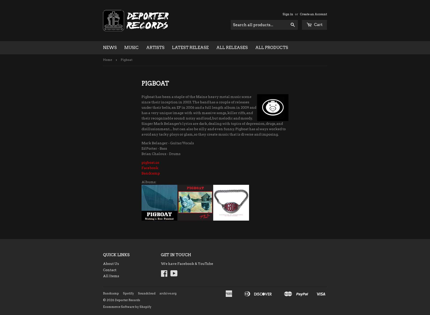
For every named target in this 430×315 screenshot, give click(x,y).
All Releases (232, 47)
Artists (155, 47)
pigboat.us (150, 163)
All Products (271, 47)
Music (131, 47)
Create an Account (313, 14)
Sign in (288, 14)
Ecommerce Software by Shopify (127, 307)
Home (107, 60)
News (110, 47)
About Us (111, 264)
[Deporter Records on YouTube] (174, 275)
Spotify (128, 293)
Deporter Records (127, 300)
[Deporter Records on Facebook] (164, 275)
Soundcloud (146, 293)
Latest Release (190, 47)
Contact (109, 270)
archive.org (167, 293)
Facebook (150, 168)
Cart (317, 24)
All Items (111, 276)
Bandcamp (151, 173)
